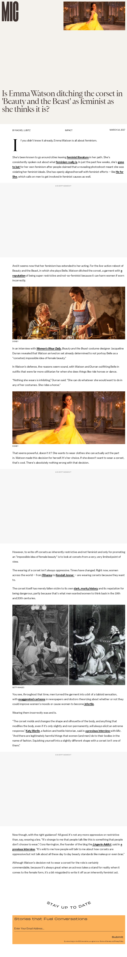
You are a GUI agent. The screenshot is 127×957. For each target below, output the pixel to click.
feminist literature (78, 157)
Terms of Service (105, 941)
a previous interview (98, 730)
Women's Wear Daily (49, 348)
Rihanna (47, 575)
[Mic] (10, 11)
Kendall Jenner (65, 575)
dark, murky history (86, 588)
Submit (117, 936)
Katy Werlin (33, 730)
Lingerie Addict (101, 844)
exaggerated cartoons (31, 699)
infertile (89, 704)
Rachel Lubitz (23, 130)
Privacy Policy (118, 941)
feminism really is (66, 162)
